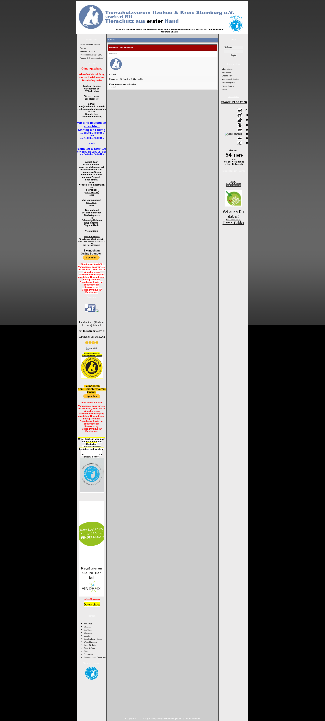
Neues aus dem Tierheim (90, 45)
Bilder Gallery (89, 648)
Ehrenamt (88, 633)
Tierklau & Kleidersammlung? (92, 58)
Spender (87, 636)
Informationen (227, 69)
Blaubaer (170, 718)
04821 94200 (94, 96)
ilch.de (152, 718)
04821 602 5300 (91, 192)
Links (86, 651)
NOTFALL (88, 624)
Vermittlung (226, 72)
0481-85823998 (91, 223)
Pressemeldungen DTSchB (91, 55)
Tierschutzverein (89, 355)
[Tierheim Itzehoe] (90, 312)
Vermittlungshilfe (228, 83)
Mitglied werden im (92, 353)
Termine (83, 48)
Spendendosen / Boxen (93, 639)
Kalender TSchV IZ (87, 51)
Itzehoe (99, 355)
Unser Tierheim (90, 645)
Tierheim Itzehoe (192, 718)
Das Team (88, 630)
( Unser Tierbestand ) (234, 164)
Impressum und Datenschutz (95, 657)
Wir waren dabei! (233, 220)
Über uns (87, 627)
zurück (112, 74)
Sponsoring (88, 654)
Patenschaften (228, 86)
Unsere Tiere (227, 76)
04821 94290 (94, 99)
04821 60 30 (91, 203)
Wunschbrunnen (90, 642)
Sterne (224, 89)
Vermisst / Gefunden (230, 79)
